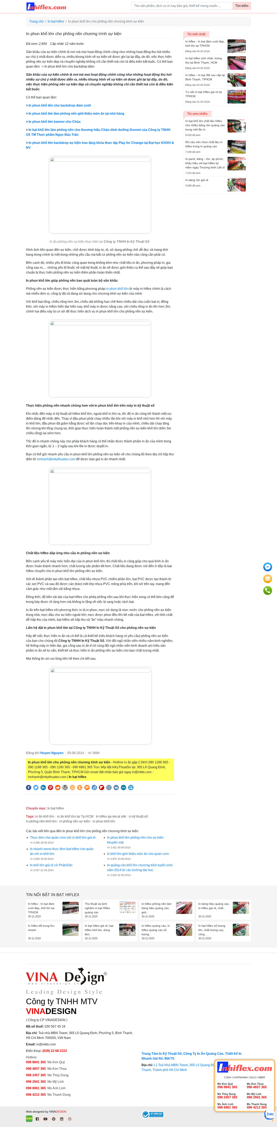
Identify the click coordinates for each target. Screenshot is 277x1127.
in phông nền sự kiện (74, 821)
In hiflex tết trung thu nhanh (41, 928)
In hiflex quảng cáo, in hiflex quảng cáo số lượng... (156, 930)
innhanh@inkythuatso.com (56, 459)
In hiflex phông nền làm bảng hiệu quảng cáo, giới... (157, 908)
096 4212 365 (36, 1094)
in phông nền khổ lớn (41, 821)
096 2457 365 (36, 1075)
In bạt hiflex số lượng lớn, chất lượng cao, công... (211, 930)
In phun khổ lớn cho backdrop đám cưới (60, 105)
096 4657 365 (36, 1068)
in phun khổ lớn (117, 288)
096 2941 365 (36, 1081)
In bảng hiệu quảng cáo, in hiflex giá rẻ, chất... (214, 906)
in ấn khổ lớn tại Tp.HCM (75, 816)
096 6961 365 (36, 1088)
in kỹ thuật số (138, 816)
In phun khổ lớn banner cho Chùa (55, 121)
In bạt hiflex (56, 21)
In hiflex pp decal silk (111, 816)
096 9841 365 (36, 1062)
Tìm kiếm (241, 6)
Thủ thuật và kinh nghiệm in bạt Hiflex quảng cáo (97, 908)
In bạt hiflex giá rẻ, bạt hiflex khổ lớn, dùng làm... (99, 930)
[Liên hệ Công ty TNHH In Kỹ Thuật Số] (100, 358)
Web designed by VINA (46, 1111)
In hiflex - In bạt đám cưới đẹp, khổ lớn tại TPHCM (41, 908)
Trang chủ (36, 21)
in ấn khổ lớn (44, 816)
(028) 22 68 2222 (54, 1051)
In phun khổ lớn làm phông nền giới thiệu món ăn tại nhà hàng (76, 113)
